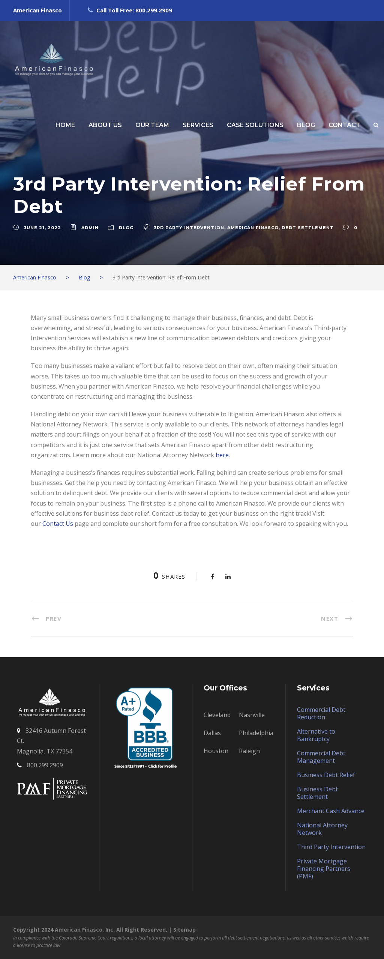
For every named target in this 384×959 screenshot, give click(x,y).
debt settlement (308, 227)
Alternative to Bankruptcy (316, 735)
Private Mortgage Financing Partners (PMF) (323, 868)
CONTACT (344, 125)
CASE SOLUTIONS (255, 125)
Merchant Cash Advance (330, 811)
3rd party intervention (189, 227)
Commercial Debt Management (321, 757)
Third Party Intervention (331, 847)
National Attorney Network (322, 829)
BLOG (306, 125)
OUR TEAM (152, 125)
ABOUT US (105, 125)
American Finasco (253, 227)
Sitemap (184, 929)
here (222, 455)
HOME (65, 125)
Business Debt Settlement (317, 793)
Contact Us (58, 523)
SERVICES (198, 125)
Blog (126, 227)
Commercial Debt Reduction (321, 713)
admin (90, 227)
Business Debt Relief (326, 775)
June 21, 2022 (42, 227)
